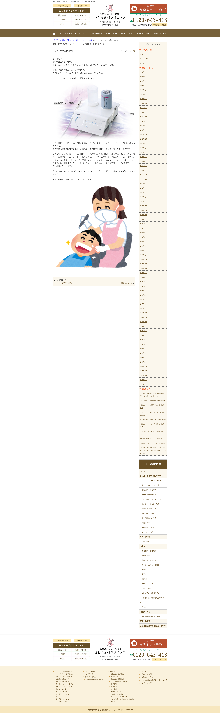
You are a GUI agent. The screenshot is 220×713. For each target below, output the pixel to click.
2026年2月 (143, 85)
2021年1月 (143, 201)
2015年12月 (143, 366)
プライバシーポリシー (150, 532)
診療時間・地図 (159, 34)
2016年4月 (143, 348)
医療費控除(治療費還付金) (151, 616)
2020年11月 (143, 210)
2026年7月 (143, 72)
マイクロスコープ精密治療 (151, 480)
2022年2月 (143, 170)
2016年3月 (143, 353)
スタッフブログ (145, 59)
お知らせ (142, 54)
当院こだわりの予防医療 (94, 34)
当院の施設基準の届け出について (153, 626)
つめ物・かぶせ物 (148, 588)
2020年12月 (143, 206)
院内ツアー (146, 523)
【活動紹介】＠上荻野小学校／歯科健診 (152, 443)
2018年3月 (143, 290)
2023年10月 (143, 117)
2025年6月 (143, 94)
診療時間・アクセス (149, 527)
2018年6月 (143, 282)
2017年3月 (143, 308)
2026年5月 (143, 81)
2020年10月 (143, 215)
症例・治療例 (145, 621)
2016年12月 (143, 313)
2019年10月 (143, 268)
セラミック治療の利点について (66, 283)
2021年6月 (143, 188)
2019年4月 (143, 273)
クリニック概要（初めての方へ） (71, 34)
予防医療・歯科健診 (149, 551)
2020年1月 (143, 255)
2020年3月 (143, 246)
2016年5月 (143, 344)
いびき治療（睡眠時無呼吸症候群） (152, 600)
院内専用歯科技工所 (149, 509)
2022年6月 (143, 157)
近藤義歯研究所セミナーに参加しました (152, 439)
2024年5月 (143, 108)
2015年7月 (143, 384)
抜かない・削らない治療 (150, 504)
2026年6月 (143, 76)
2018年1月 (143, 295)
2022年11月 (143, 139)
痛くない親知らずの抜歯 (150, 565)
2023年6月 (143, 125)
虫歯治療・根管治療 (149, 560)
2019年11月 (143, 264)
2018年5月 (143, 286)
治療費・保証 (143, 34)
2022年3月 (143, 166)
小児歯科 (145, 570)
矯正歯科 (145, 579)
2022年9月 (143, 143)
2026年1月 (143, 90)
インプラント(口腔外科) (150, 593)
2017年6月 (143, 304)
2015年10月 (143, 375)
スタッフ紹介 (111, 34)
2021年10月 (143, 179)
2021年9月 (143, 183)
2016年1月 (143, 362)
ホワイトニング (147, 584)
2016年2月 (143, 357)
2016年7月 (143, 335)
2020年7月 (143, 228)
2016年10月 (143, 322)
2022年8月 (143, 148)
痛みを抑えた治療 (148, 513)
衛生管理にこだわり (149, 518)
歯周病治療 (146, 555)
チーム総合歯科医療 (149, 494)
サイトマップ (147, 683)
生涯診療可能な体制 (149, 490)
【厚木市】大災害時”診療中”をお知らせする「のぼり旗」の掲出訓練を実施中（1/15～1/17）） (153, 450)
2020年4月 (143, 241)
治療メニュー (127, 34)
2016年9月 (143, 326)
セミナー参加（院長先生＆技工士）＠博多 (153, 419)
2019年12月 (143, 259)
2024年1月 (143, 112)
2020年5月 (143, 237)
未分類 (132, 51)
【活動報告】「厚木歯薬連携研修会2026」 (153, 400)
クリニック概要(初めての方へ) (151, 476)
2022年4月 (143, 161)
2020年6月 (143, 233)
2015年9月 (143, 380)
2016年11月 (143, 317)
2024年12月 (143, 103)
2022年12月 (143, 134)
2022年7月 (143, 152)
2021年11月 (143, 175)
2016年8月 (143, 331)
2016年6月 (143, 340)
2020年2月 (143, 250)
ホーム (55, 34)
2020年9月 (143, 219)
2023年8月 (143, 121)
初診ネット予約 (148, 677)
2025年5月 (143, 99)
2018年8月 (143, 277)
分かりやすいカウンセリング (152, 499)
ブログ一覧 (146, 541)
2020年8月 (143, 224)
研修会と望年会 (127, 283)
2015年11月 (143, 371)
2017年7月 (143, 299)
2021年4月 (143, 192)
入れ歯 (144, 607)
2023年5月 (143, 130)
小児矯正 (145, 574)
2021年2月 (143, 197)
